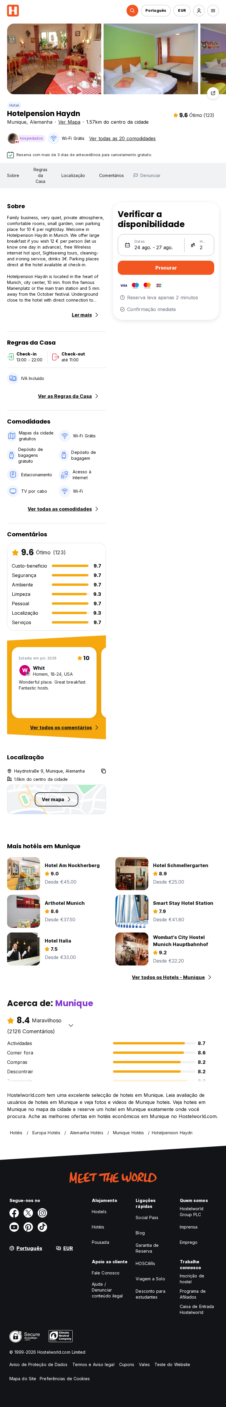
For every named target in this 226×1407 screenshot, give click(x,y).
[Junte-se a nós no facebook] (14, 1213)
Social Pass (147, 1217)
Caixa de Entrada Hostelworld (197, 1309)
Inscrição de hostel (192, 1278)
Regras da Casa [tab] (41, 175)
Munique (16, 122)
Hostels (99, 1211)
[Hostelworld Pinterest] (28, 1227)
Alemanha (41, 122)
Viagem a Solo (150, 1278)
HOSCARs (145, 1263)
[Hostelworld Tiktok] (42, 1227)
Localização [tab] (73, 175)
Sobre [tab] (13, 175)
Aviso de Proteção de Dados (38, 1364)
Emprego (189, 1242)
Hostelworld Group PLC (191, 1211)
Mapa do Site (22, 1378)
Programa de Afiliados (193, 1294)
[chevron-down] (71, 1025)
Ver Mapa (69, 122)
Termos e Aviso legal (93, 1364)
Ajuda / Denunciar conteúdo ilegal (107, 1290)
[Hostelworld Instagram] (42, 1213)
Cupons (126, 1364)
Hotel (14, 105)
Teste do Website (172, 1364)
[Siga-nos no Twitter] (28, 1213)
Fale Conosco (105, 1272)
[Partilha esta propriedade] (213, 93)
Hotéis (98, 1226)
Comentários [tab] (111, 175)
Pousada (100, 1242)
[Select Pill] (132, 10)
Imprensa (189, 1226)
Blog (140, 1232)
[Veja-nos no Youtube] (14, 1227)
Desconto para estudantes (150, 1294)
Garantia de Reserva (147, 1248)
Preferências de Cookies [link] (65, 1378)
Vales (144, 1364)
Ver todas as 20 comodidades (122, 138)
